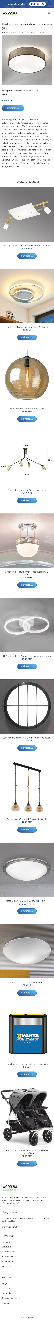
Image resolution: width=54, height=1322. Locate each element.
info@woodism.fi (9, 1227)
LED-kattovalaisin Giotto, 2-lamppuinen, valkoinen (27, 656)
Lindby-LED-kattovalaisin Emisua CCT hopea (27, 327)
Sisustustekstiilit (9, 1256)
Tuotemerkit (7, 1261)
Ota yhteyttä (7, 1288)
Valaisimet (18, 90)
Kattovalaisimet (31, 90)
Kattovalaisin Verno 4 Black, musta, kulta (27, 490)
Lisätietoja (13, 108)
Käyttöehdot (8, 1293)
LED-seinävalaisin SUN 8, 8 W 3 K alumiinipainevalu (27, 737)
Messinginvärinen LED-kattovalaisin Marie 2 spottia (27, 245)
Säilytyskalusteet (9, 1246)
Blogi (4, 1283)
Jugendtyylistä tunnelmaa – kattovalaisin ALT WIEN (27, 573)
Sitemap (5, 1303)
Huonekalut (7, 1242)
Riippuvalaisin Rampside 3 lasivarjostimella (27, 819)
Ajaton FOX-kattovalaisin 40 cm (27, 982)
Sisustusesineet (9, 1251)
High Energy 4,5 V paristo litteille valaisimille (27, 1064)
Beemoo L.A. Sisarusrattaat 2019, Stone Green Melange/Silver (27, 1151)
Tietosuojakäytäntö (11, 1298)
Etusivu (5, 32)
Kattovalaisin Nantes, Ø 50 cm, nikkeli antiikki (27, 901)
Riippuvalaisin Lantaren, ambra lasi (27, 408)
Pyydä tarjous (37, 4)
